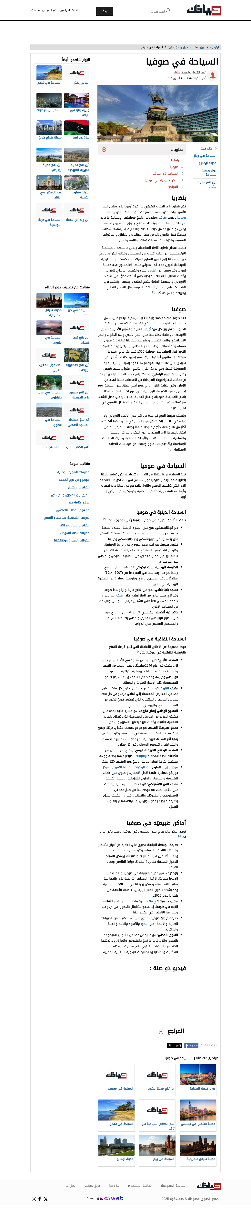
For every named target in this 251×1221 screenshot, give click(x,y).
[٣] (169, 448)
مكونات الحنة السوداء (74, 533)
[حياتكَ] (204, 10)
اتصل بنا (71, 1186)
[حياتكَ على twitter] (45, 1199)
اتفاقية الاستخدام (140, 1186)
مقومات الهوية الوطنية (73, 472)
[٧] (179, 836)
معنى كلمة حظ (79, 502)
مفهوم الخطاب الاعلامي (72, 510)
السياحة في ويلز (205, 156)
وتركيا (163, 218)
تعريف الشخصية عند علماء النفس (66, 518)
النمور (144, 924)
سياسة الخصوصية (173, 1186)
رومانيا (181, 218)
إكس (178, 1045)
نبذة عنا (114, 1186)
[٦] (138, 651)
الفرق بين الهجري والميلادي (70, 495)
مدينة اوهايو (207, 163)
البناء (153, 270)
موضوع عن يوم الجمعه (74, 480)
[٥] (104, 519)
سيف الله (117, 595)
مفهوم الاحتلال (78, 487)
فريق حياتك (93, 1186)
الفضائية (131, 438)
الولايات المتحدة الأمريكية (127, 767)
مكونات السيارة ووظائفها (71, 540)
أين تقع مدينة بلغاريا (206, 184)
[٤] (108, 519)
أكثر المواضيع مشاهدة (43, 10)
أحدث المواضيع (69, 10)
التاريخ (165, 688)
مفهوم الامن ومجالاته (74, 525)
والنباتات (141, 756)
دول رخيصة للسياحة (209, 172)
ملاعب (149, 901)
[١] (153, 292)
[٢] (172, 448)
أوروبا (147, 329)
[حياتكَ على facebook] (39, 1199)
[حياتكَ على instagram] (33, 1199)
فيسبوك (193, 1045)
